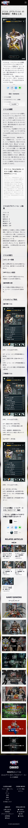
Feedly (21, 816)
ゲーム (7, 793)
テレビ (7, 799)
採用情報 (7, 816)
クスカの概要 (7, 97)
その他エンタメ (7, 801)
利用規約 (7, 811)
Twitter (21, 809)
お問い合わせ (7, 809)
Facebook (21, 811)
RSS (21, 814)
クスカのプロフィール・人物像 (12, 99)
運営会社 (7, 818)
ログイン (20, 791)
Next (15, 521)
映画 (7, 797)
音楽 (7, 795)
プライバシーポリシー (7, 814)
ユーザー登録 (20, 789)
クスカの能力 (7, 102)
